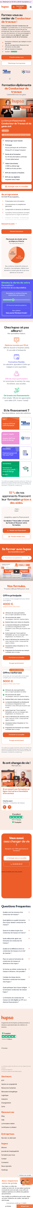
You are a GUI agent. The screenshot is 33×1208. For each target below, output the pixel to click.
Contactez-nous (20, 7)
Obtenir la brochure (16, 231)
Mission (4, 1147)
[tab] (16, 913)
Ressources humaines (8, 1088)
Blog (2, 1116)
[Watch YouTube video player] (16, 108)
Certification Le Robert (8, 1127)
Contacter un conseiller (16, 657)
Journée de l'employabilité (10, 1151)
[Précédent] (4, 807)
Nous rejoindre (6, 1166)
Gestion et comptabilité (9, 1084)
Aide (2, 1120)
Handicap (4, 1170)
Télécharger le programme (16, 63)
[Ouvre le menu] (31, 7)
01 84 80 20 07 (17, 864)
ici (25, 2)
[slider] (13, 299)
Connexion (4, 1162)
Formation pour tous (8, 1155)
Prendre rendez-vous (17, 57)
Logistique (4, 1095)
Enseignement (6, 1103)
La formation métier (8, 1124)
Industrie (4, 1099)
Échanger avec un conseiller (18, 186)
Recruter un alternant (8, 1138)
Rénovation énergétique (9, 1092)
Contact (3, 1159)
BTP (2, 1080)
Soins (3, 1106)
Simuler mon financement (17, 530)
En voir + (5, 474)
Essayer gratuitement (16, 663)
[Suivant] (9, 807)
